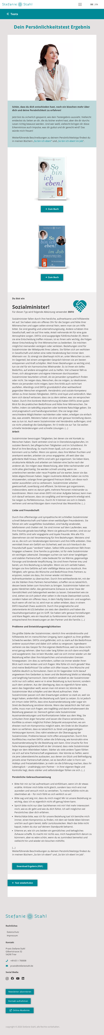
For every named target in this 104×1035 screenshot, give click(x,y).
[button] (80, 4)
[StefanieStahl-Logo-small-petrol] (17, 4)
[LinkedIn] (23, 978)
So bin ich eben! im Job (70, 141)
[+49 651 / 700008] (8, 961)
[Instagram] (7, 978)
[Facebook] (12, 978)
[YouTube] (17, 978)
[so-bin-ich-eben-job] (52, 247)
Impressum (12, 935)
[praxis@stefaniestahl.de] (8, 966)
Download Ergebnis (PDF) (30, 866)
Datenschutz (13, 932)
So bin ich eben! (42, 141)
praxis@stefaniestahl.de (21, 965)
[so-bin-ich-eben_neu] (52, 179)
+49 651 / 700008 (18, 960)
